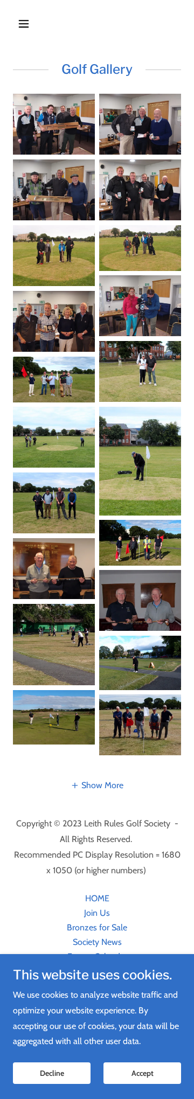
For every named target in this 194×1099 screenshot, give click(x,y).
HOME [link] (97, 898)
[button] (32, 23)
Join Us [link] (97, 913)
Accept (142, 1073)
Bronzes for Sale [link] (97, 927)
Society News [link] (97, 942)
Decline (52, 1073)
